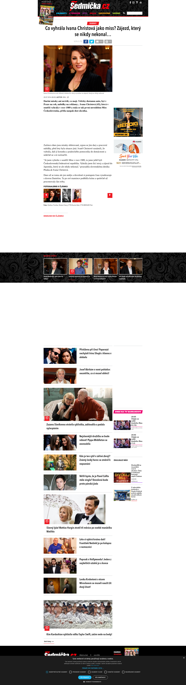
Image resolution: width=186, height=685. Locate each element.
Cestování (104, 13)
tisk (109, 41)
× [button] (184, 658)
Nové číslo (47, 3)
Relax (93, 13)
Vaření (116, 13)
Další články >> (49, 641)
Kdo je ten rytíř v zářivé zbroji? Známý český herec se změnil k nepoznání (95, 460)
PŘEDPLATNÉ (83, 655)
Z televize (74, 13)
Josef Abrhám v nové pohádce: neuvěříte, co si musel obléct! (95, 371)
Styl (84, 13)
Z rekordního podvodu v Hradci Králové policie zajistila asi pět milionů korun (136, 492)
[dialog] (93, 670)
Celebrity (61, 13)
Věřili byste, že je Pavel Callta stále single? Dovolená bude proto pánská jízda (94, 480)
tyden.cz (134, 499)
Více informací (95, 665)
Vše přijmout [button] (84, 677)
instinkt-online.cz (134, 480)
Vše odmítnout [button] (100, 677)
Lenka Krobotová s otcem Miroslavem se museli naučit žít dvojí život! (95, 583)
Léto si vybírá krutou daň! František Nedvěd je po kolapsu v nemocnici (95, 543)
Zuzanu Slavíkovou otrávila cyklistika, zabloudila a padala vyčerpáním (75, 426)
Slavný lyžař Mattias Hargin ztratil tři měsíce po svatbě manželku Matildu (79, 530)
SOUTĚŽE (97, 655)
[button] (93, 668)
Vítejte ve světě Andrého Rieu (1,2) (136, 439)
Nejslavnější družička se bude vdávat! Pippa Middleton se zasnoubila (94, 440)
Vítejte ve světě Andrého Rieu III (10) (136, 421)
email (101, 41)
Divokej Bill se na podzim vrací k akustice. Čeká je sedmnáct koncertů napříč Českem (136, 470)
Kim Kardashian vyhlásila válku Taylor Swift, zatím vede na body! (79, 634)
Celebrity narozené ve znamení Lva (79, 276)
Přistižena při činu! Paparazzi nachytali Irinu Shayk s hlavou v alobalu (95, 353)
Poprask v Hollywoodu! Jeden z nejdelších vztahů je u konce (95, 561)
